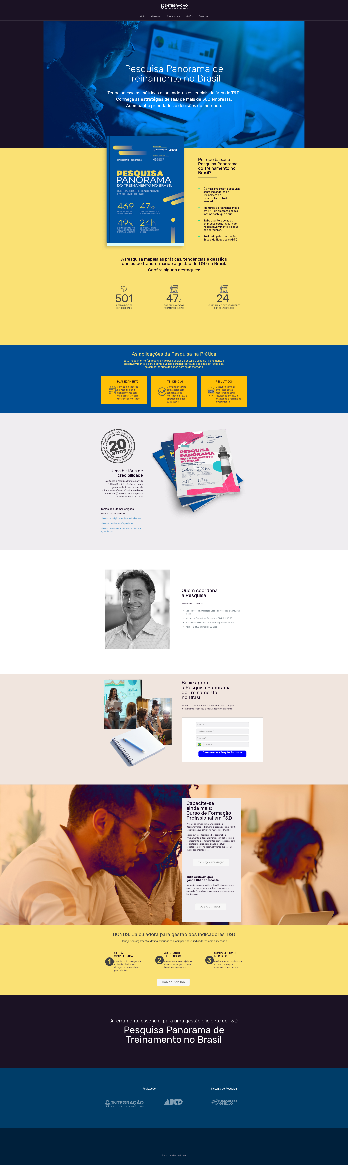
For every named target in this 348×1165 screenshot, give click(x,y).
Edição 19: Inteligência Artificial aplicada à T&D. (121, 518)
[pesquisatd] (174, 6)
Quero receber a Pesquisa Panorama (222, 752)
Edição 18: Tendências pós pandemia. (117, 523)
